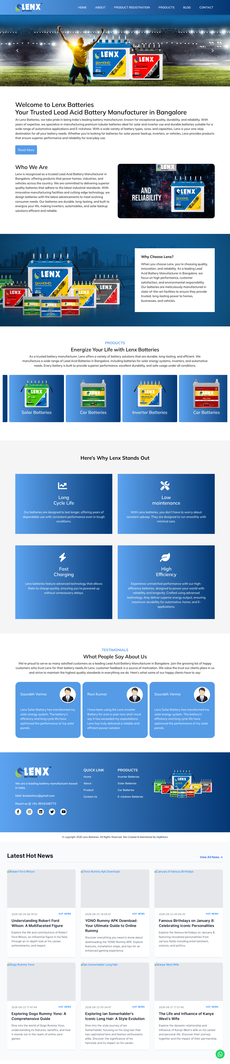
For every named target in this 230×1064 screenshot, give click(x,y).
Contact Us (90, 796)
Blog (187, 7)
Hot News (65, 913)
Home (83, 7)
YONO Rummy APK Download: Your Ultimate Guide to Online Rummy (111, 925)
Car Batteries (126, 790)
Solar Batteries (127, 783)
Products (166, 7)
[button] (17, 50)
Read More (26, 150)
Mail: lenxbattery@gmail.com (35, 795)
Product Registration (132, 7)
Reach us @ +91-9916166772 (35, 803)
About (100, 7)
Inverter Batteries (128, 776)
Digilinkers (162, 836)
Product (88, 790)
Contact (206, 7)
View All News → (211, 857)
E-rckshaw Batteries (130, 796)
